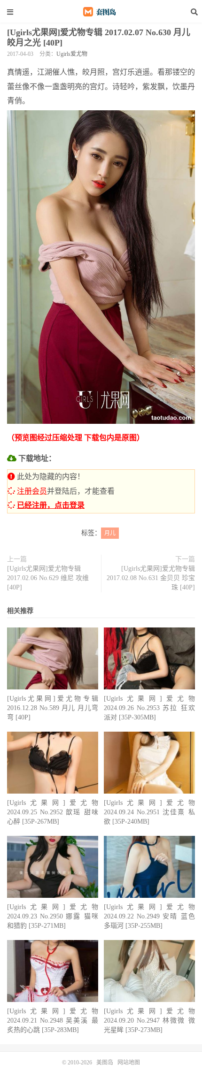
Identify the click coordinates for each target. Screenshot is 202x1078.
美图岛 (101, 11)
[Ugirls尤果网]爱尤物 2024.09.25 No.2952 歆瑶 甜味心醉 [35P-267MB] (52, 812)
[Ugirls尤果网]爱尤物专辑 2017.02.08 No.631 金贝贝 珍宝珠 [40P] (151, 578)
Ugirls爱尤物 (71, 54)
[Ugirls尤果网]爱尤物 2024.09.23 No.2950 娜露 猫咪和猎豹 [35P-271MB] (52, 916)
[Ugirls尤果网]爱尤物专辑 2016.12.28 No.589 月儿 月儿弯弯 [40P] (52, 708)
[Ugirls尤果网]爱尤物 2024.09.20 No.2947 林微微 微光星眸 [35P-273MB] (149, 1020)
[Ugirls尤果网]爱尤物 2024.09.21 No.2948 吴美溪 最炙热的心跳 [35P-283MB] (52, 1020)
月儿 (110, 533)
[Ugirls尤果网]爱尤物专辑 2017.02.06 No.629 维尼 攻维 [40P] (48, 578)
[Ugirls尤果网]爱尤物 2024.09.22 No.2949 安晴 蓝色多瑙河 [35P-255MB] (149, 916)
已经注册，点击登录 (51, 505)
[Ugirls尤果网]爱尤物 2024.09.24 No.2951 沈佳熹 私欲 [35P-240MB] (149, 812)
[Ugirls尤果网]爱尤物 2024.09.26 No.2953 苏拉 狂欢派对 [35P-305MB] (149, 708)
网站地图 (128, 1062)
